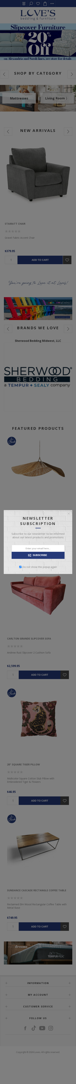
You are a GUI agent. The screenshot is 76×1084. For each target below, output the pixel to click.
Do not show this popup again (39, 567)
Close (68, 513)
